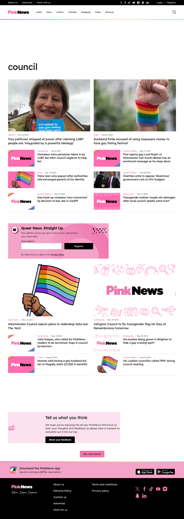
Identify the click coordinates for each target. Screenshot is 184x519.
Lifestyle (72, 12)
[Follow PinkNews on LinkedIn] (147, 2)
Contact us (59, 497)
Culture (60, 12)
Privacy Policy (57, 254)
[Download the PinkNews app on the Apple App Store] (145, 472)
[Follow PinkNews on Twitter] (137, 489)
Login (160, 2)
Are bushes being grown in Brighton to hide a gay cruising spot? (147, 341)
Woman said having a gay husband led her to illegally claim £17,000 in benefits (62, 362)
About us (58, 484)
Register (171, 2)
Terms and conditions (104, 484)
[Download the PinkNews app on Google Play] (165, 472)
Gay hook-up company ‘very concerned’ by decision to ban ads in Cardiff (62, 199)
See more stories (92, 454)
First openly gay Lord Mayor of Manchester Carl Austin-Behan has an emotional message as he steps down (147, 158)
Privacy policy (100, 490)
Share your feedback (60, 439)
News (49, 12)
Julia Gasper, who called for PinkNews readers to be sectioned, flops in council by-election (62, 343)
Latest (39, 12)
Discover (109, 12)
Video (98, 12)
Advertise (27, 2)
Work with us (43, 2)
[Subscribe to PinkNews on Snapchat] (137, 496)
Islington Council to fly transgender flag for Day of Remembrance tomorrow (130, 326)
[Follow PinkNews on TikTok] (151, 489)
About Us (13, 2)
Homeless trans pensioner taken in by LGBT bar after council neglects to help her (62, 158)
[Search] (174, 12)
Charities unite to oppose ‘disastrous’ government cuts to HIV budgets (146, 177)
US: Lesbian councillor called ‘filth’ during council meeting (149, 362)
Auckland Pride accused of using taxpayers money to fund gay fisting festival (131, 141)
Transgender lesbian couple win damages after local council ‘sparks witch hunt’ (149, 199)
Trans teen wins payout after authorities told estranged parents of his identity (62, 177)
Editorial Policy (62, 490)
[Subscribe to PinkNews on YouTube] (158, 489)
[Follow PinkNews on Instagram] (165, 489)
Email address (32, 241)
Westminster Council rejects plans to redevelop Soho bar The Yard (48, 326)
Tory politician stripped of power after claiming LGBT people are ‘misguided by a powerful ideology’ (46, 141)
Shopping (85, 12)
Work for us (60, 509)
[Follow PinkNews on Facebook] (144, 489)
